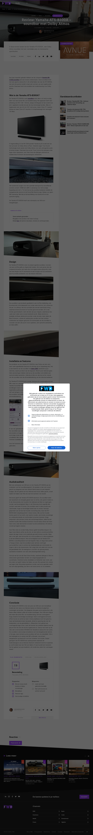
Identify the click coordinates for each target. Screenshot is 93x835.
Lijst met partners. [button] (53, 433)
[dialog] (46, 417)
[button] (46, 425)
